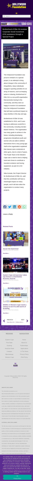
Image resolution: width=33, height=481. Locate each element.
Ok (17, 476)
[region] (16, 23)
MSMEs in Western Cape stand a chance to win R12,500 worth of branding (14, 306)
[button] (16, 13)
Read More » (6, 253)
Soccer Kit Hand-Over (11, 249)
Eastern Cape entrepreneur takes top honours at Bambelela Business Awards (15, 277)
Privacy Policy (17, 478)
